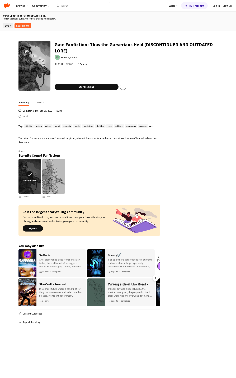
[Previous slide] (19, 176)
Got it (7, 25)
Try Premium (196, 5)
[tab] (23, 103)
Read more (23, 142)
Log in (216, 5)
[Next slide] (159, 176)
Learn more (22, 25)
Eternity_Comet (69, 57)
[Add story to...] (123, 87)
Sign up (33, 228)
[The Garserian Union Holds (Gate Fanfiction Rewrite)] (53, 176)
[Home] (7, 5)
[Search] (58, 5)
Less (151, 126)
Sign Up (227, 5)
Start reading (86, 86)
